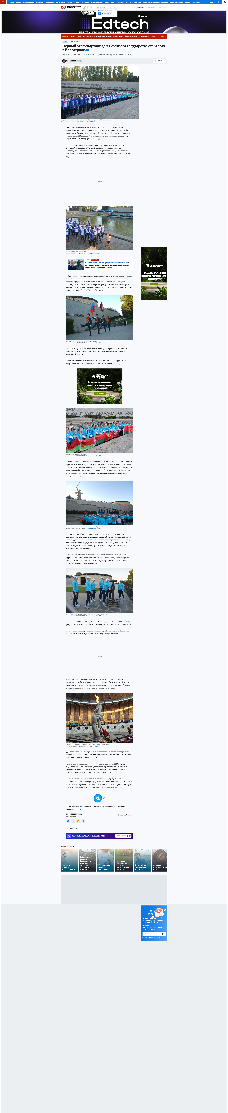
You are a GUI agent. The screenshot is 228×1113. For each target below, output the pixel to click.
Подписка (162, 7)
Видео (18, 2)
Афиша (152, 36)
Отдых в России (118, 36)
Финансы (196, 2)
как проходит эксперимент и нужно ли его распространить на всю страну (107, 265)
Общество (50, 2)
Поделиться (160, 61)
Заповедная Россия (131, 36)
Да (99, 13)
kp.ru (130, 815)
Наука (107, 2)
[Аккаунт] (225, 2)
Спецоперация (28, 2)
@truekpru (76, 809)
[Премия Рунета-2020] (87, 7)
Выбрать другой (106, 13)
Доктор (188, 2)
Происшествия (135, 2)
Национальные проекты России (155, 2)
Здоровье (85, 2)
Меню (3, 2)
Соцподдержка (96, 2)
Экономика (60, 2)
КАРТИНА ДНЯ (73, 828)
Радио (142, 7)
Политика (40, 2)
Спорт (113, 2)
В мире (69, 2)
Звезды (76, 2)
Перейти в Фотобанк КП (87, 122)
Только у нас (81, 36)
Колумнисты (123, 2)
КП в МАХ (109, 36)
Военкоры (89, 36)
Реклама (151, 7)
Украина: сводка (99, 36)
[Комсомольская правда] (71, 7)
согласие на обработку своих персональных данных (151, 938)
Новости (72, 36)
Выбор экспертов (176, 2)
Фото (12, 2)
